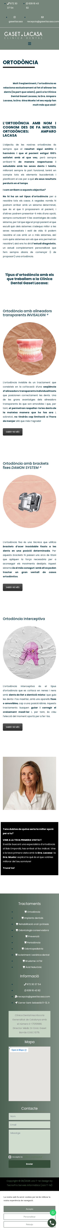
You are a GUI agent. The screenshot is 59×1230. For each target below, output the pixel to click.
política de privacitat (32, 1157)
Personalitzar (30, 1217)
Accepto (29, 1209)
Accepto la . (27, 1157)
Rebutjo (29, 1224)
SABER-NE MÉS (12, 431)
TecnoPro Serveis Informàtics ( (24, 1185)
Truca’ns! (9, 868)
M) (50, 1185)
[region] (29, 1210)
